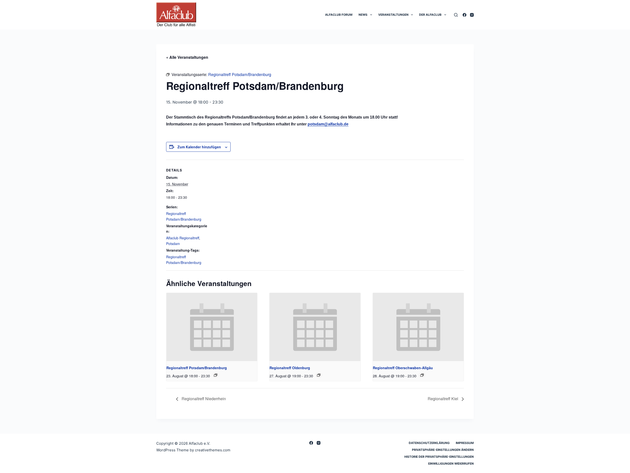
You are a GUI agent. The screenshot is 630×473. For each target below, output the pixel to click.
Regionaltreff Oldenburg (289, 367)
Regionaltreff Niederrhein (203, 398)
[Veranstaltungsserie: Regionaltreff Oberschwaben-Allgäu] (422, 375)
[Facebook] (464, 15)
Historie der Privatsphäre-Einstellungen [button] (439, 456)
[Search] (456, 15)
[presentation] (211, 327)
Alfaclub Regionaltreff (182, 237)
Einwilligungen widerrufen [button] (451, 463)
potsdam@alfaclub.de (328, 124)
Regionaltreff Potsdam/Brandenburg (196, 367)
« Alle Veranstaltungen (187, 57)
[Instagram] (472, 15)
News (363, 14)
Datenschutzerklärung (429, 443)
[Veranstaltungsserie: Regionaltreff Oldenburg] (318, 375)
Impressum (465, 443)
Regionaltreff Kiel (443, 398)
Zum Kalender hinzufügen (199, 146)
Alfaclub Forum (338, 14)
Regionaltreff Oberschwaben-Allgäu (403, 367)
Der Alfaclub (430, 14)
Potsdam (173, 243)
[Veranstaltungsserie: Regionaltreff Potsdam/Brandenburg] (215, 375)
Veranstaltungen (393, 14)
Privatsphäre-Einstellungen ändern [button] (443, 450)
